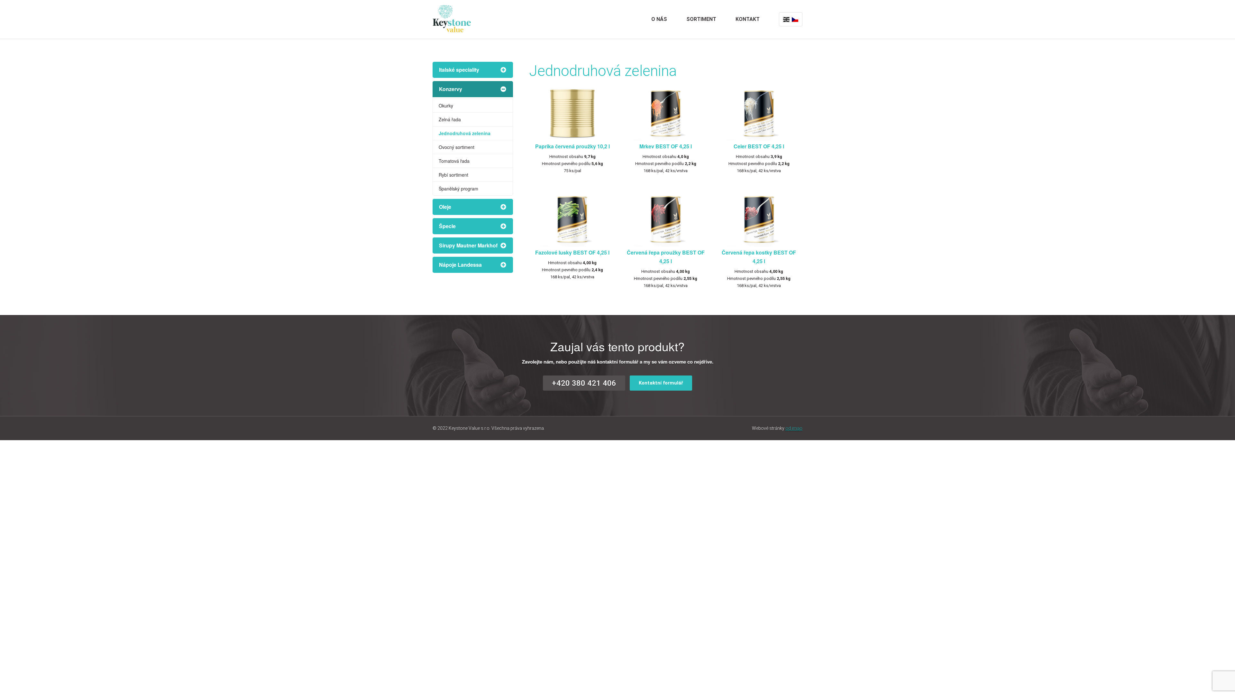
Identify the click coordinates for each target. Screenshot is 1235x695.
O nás (659, 19)
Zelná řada (450, 119)
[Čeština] (795, 19)
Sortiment (701, 19)
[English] (786, 19)
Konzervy (450, 89)
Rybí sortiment (453, 174)
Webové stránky (777, 428)
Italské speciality (459, 69)
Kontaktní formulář (661, 383)
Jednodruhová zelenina (464, 133)
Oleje (445, 206)
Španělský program (458, 188)
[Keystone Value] (452, 18)
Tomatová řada (454, 161)
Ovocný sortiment (456, 147)
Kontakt (748, 19)
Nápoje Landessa (460, 264)
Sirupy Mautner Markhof (468, 245)
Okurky (446, 105)
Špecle (447, 226)
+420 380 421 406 (584, 383)
